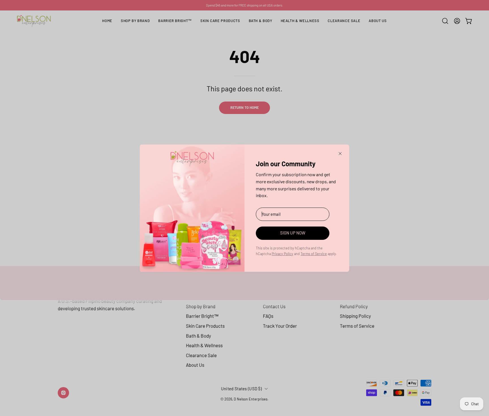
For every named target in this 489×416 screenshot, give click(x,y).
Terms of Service (314, 253)
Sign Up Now (292, 232)
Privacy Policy (282, 253)
